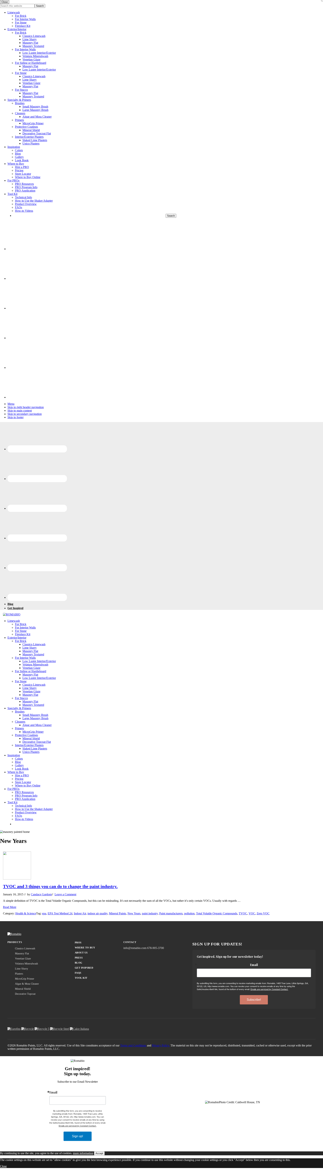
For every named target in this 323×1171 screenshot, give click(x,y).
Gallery (19, 157)
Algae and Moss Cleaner (37, 116)
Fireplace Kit (22, 25)
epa (44, 913)
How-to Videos (24, 210)
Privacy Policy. (161, 1045)
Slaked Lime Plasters (34, 140)
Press (79, 957)
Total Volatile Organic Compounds (216, 913)
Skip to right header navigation (25, 407)
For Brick (20, 15)
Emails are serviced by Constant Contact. (269, 989)
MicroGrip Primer (33, 123)
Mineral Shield (31, 130)
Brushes (19, 103)
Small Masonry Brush (35, 106)
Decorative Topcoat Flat (36, 133)
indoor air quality (97, 913)
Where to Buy (15, 163)
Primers (19, 120)
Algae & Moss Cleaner (27, 983)
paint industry (150, 913)
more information (83, 1153)
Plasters (19, 973)
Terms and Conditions (133, 1045)
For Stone (21, 22)
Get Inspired (84, 967)
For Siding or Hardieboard (30, 62)
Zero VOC (263, 913)
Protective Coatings (26, 126)
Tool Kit (12, 194)
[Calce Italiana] (79, 1028)
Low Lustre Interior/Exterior (39, 52)
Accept (99, 1153)
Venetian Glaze (31, 59)
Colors (19, 150)
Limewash (13, 12)
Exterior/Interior (16, 29)
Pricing (19, 170)
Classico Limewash (33, 36)
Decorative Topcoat (25, 993)
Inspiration (13, 146)
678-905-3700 (155, 948)
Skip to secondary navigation (24, 413)
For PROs (13, 180)
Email (254, 964)
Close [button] (4, 2)
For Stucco (21, 89)
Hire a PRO (22, 167)
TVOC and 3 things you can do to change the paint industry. (60, 886)
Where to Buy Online (27, 177)
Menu (10, 403)
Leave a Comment (65, 894)
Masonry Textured (33, 46)
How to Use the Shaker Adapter (34, 200)
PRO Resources (24, 183)
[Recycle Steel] (59, 1028)
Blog (18, 153)
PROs (78, 942)
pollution (189, 913)
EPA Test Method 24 (60, 913)
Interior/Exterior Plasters (29, 136)
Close (3, 1166)
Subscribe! (254, 999)
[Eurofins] (14, 1028)
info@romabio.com (134, 948)
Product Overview (26, 204)
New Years (133, 913)
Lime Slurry (29, 39)
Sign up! (77, 1136)
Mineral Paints (117, 913)
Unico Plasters (30, 143)
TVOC (243, 913)
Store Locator (23, 173)
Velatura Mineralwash (35, 56)
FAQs (18, 207)
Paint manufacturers (171, 913)
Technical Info (23, 197)
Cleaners (20, 113)
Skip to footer (15, 417)
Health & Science (25, 913)
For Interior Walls (25, 19)
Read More (9, 907)
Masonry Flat (30, 42)
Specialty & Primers (19, 99)
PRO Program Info (26, 187)
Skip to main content (19, 410)
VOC (252, 913)
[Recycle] (27, 1028)
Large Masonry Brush (35, 109)
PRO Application (25, 190)
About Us (81, 952)
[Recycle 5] (42, 1028)
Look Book (22, 160)
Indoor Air (80, 913)
